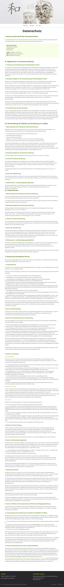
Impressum (53, 584)
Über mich (38, 25)
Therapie (32, 25)
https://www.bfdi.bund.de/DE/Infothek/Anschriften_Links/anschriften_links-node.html (25, 558)
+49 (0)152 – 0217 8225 (10, 576)
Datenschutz (60, 584)
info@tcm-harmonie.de (9, 578)
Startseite (25, 25)
